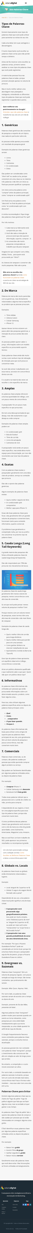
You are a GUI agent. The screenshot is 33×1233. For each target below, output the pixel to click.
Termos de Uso (10, 1229)
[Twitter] (26, 1205)
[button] (25, 3)
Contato (14, 1207)
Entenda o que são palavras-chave (15, 112)
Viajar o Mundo (3, 1212)
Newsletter (15, 1210)
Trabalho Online (4, 1208)
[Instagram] (30, 1205)
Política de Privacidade (21, 1229)
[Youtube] (28, 1205)
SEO (3, 1204)
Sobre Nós (15, 1204)
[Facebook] (23, 1205)
